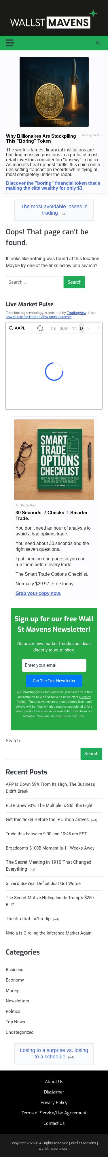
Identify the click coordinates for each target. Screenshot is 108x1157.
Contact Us (54, 1123)
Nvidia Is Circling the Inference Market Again (48, 933)
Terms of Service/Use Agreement (54, 1113)
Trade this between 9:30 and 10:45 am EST (46, 833)
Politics (13, 1011)
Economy (15, 980)
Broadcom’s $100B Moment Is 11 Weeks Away (50, 848)
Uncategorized (19, 1032)
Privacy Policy (54, 1102)
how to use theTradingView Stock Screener (38, 317)
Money (12, 990)
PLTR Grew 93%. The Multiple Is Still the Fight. (50, 805)
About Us (54, 1081)
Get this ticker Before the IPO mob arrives (51, 819)
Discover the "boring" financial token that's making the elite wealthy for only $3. (53, 186)
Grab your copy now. (38, 593)
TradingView (76, 313)
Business (14, 969)
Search (13, 740)
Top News (15, 1021)
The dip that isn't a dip (32, 918)
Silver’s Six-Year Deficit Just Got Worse (43, 883)
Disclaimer (54, 1092)
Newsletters (17, 1001)
